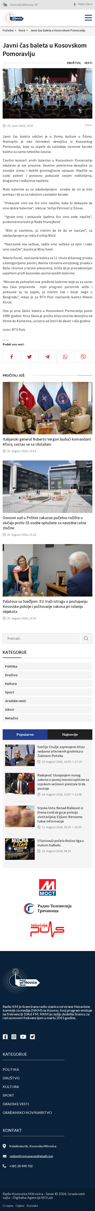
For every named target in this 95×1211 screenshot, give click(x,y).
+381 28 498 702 (21, 1166)
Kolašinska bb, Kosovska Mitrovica (32, 1146)
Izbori (9, 709)
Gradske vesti (15, 701)
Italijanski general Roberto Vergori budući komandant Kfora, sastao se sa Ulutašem (47, 442)
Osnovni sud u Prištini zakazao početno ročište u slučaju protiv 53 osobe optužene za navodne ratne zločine (44, 522)
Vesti (23, 30)
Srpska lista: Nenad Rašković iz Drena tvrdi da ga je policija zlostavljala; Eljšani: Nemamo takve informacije (60, 814)
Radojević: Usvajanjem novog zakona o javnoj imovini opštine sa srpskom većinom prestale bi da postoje (63, 782)
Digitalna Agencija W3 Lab (33, 1197)
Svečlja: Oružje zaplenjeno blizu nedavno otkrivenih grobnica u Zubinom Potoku (61, 751)
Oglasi (19, 1205)
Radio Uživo (85, 4)
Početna (9, 30)
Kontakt (32, 1205)
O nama (8, 1205)
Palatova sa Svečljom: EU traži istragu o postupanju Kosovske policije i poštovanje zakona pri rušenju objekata (45, 606)
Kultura (11, 683)
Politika (11, 666)
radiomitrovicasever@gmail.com (31, 1156)
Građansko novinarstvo (27, 1112)
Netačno (11, 718)
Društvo (73, 63)
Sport (9, 692)
